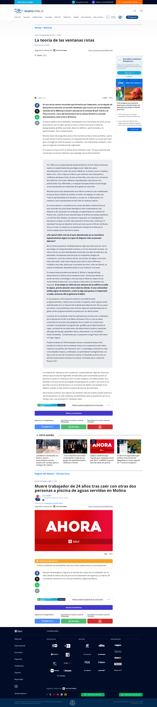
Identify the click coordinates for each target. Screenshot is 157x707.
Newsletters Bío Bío (82, 2)
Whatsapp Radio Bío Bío (132, 695)
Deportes (57, 17)
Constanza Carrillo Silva (53, 503)
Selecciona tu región (25, 2)
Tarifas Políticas (20, 693)
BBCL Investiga (86, 17)
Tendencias (67, 17)
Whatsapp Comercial (94, 694)
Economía (48, 17)
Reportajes (18, 679)
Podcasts (17, 17)
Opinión (76, 17)
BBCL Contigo (98, 17)
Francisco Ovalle (44, 45)
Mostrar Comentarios (74, 413)
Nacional (26, 17)
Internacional (38, 17)
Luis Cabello (46, 496)
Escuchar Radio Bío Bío (130, 2)
